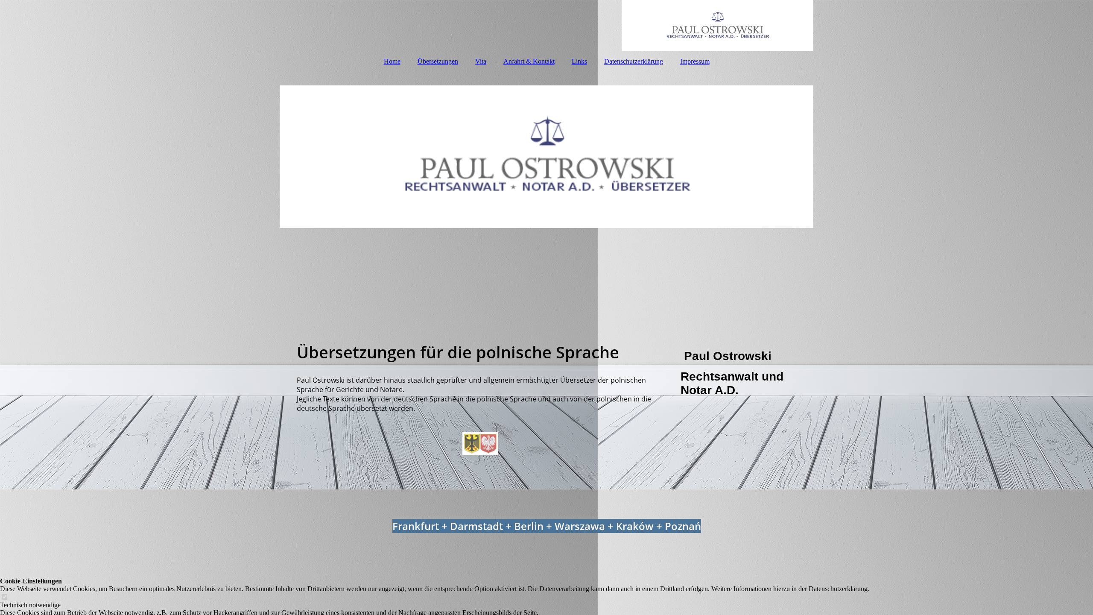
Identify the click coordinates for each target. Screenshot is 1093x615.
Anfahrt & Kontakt (529, 61)
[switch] (4, 597)
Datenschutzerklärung (633, 61)
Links (579, 61)
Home (392, 61)
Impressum (695, 61)
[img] (546, 25)
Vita (480, 61)
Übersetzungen (438, 61)
